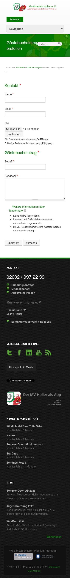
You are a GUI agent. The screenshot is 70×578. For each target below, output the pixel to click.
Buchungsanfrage (22, 285)
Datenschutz (34, 570)
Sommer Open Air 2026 (21, 490)
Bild (7, 123)
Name (9, 94)
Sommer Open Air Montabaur (25, 444)
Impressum (54, 566)
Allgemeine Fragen (23, 292)
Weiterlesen (54, 537)
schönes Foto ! (16, 462)
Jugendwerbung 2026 (20, 506)
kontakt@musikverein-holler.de (31, 321)
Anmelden (15, 19)
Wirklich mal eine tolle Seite (24, 426)
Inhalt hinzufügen (34, 67)
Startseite (20, 67)
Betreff (9, 161)
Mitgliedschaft (20, 289)
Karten (11, 435)
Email (9, 109)
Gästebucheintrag (22, 152)
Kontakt (13, 85)
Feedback (11, 176)
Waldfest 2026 (15, 521)
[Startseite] (34, 7)
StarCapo (12, 453)
